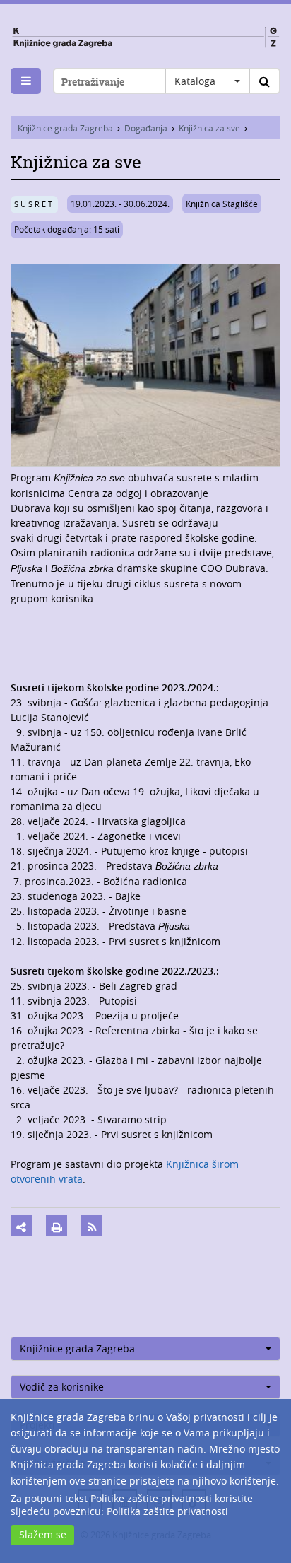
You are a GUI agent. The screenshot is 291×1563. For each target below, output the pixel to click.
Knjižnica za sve (209, 128)
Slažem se (42, 1534)
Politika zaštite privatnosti (167, 1511)
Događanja (145, 128)
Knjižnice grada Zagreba (65, 128)
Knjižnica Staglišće (222, 203)
